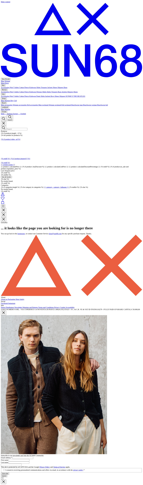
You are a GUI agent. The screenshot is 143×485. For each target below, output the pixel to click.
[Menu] (3, 206)
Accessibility (70, 307)
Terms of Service (59, 467)
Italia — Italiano (7, 114)
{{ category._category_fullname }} (56, 187)
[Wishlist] (71, 198)
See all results (6, 177)
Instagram (11, 303)
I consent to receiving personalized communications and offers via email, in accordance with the (45, 470)
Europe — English (19, 114)
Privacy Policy (45, 467)
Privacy (57, 307)
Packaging (12, 299)
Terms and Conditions (46, 307)
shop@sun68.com (55, 234)
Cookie (62, 307)
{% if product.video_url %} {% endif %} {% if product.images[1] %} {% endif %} (15, 151)
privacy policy (78, 470)
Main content (5, 2)
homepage (21, 234)
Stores (3, 307)
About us (4, 299)
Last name (5, 462)
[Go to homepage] (71, 77)
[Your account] (2, 195)
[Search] (3, 119)
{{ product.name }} (8, 165)
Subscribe (5, 473)
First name (5, 460)
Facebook (4, 303)
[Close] (3, 123)
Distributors (10, 307)
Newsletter (18, 307)
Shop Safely (20, 299)
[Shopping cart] (71, 202)
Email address (6, 458)
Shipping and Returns (30, 307)
